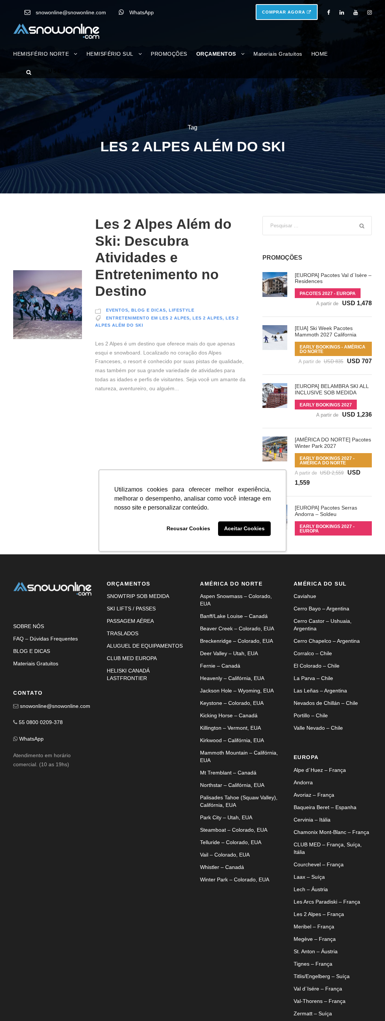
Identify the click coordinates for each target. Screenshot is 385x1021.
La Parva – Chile (313, 678)
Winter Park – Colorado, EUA (234, 879)
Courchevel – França (319, 864)
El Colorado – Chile (317, 666)
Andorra (303, 782)
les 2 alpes (207, 318)
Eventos (117, 310)
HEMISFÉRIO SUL (109, 54)
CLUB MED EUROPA (132, 658)
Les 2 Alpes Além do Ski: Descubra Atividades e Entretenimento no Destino (163, 257)
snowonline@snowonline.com (71, 12)
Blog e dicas (148, 310)
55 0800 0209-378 (41, 722)
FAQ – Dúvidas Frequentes (45, 639)
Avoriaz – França (314, 795)
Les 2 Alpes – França (319, 914)
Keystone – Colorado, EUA (232, 703)
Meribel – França (314, 927)
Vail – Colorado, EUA (225, 855)
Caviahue (305, 596)
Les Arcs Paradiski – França (327, 902)
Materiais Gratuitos (277, 54)
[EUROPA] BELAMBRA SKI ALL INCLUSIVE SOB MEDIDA (331, 389)
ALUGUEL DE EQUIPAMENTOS (145, 646)
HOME (319, 54)
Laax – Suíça (309, 877)
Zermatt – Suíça (313, 1013)
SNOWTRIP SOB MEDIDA (138, 596)
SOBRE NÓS (28, 626)
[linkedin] (342, 12)
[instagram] (369, 12)
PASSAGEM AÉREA (130, 621)
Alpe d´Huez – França (320, 770)
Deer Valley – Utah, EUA (229, 653)
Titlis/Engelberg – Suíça (322, 976)
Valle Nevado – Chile (318, 728)
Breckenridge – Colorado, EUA (236, 641)
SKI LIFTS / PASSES (131, 609)
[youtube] (355, 12)
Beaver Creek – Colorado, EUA (237, 628)
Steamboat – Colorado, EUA (233, 830)
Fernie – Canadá (220, 666)
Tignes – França (313, 964)
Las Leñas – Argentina (320, 691)
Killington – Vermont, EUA (230, 728)
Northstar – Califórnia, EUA (232, 785)
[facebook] (328, 12)
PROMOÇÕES (169, 54)
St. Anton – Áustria (316, 951)
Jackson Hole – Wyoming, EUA (237, 691)
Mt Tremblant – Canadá (228, 773)
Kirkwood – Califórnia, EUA (232, 740)
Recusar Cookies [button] (188, 529)
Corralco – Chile (313, 653)
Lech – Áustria (311, 889)
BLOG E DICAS (31, 651)
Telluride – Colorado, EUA (230, 842)
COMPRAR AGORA (284, 12)
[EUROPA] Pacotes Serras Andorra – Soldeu (326, 511)
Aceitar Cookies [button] (244, 529)
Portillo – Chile (311, 715)
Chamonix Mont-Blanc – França (331, 832)
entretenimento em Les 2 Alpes (147, 318)
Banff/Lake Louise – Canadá (234, 616)
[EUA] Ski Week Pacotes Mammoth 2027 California (325, 331)
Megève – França (315, 939)
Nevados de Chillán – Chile (326, 703)
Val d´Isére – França (318, 989)
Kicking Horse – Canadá (229, 715)
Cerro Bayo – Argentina (321, 609)
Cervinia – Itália (312, 820)
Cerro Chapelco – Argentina (327, 641)
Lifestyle (181, 310)
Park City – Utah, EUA (226, 817)
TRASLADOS (122, 633)
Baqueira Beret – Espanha (325, 807)
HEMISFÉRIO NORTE (41, 54)
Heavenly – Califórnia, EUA (232, 678)
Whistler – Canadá (222, 867)
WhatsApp (141, 12)
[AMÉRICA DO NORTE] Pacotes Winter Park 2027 (333, 443)
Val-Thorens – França (320, 1001)
